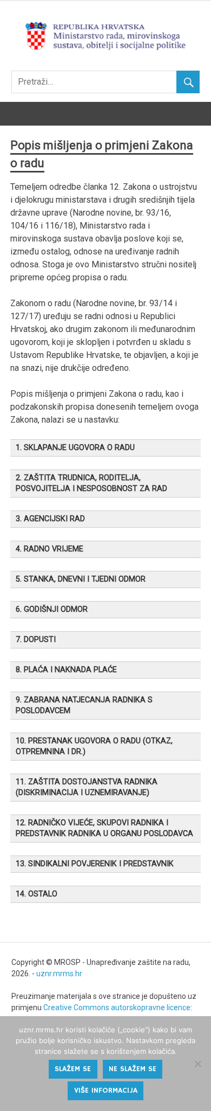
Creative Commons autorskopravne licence (116, 1007)
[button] (105, 448)
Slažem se (73, 1069)
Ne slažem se (132, 1069)
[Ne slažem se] (197, 1063)
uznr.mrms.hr (59, 973)
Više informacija (105, 1090)
